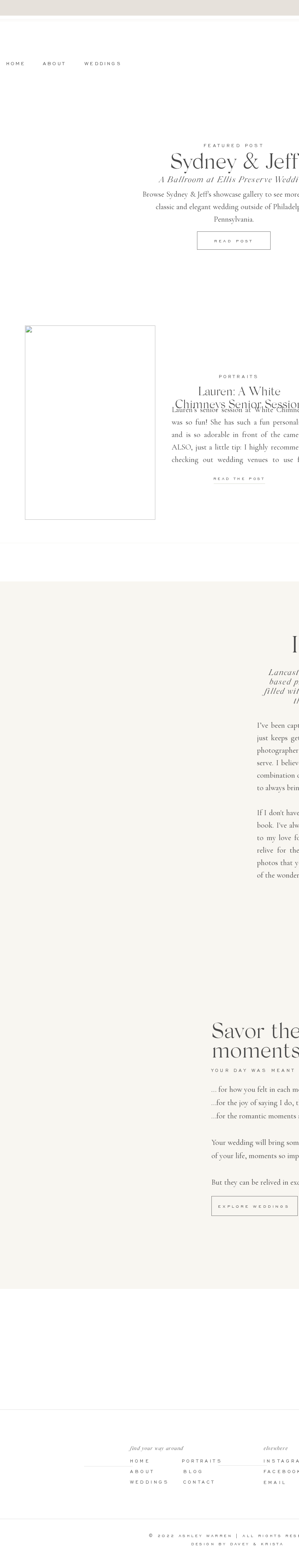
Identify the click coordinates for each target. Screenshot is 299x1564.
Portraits (239, 376)
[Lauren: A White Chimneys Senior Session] (90, 422)
